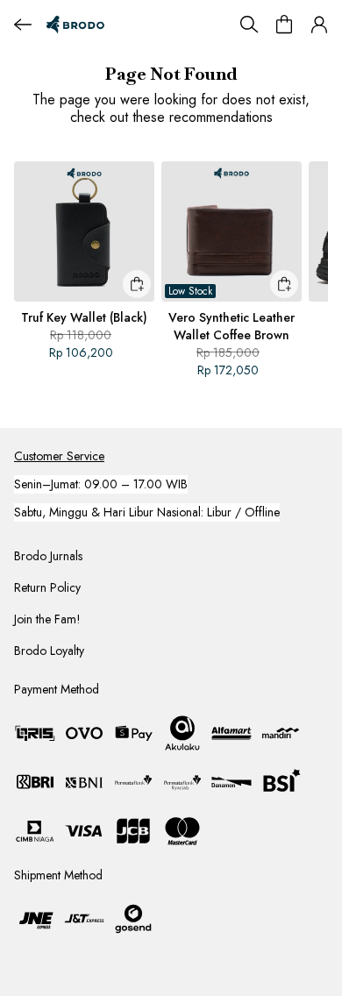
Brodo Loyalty (49, 650)
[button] (319, 24)
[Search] (249, 24)
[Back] (23, 24)
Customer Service (59, 456)
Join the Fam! (47, 619)
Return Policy (47, 587)
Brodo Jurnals (48, 556)
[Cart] (284, 24)
